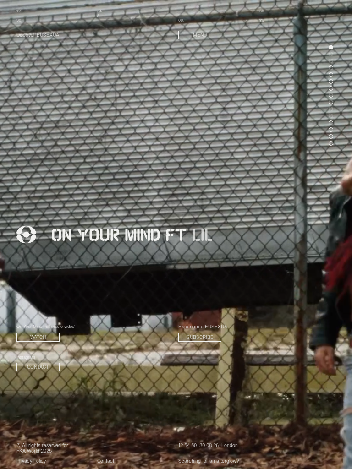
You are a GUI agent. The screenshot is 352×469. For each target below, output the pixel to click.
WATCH (38, 337)
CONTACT (38, 367)
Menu (200, 35)
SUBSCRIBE (200, 337)
